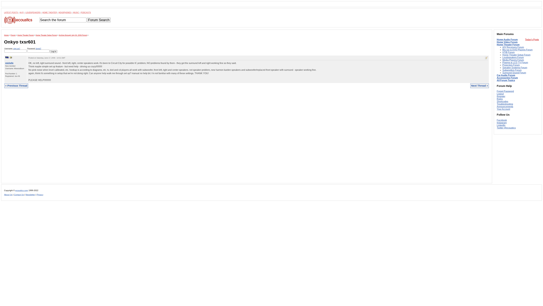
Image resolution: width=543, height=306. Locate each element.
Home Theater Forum (508, 44)
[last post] (8, 57)
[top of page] (6, 57)
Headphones (65, 12)
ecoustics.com (21, 190)
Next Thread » (479, 85)
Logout (500, 94)
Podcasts (86, 12)
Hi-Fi (22, 12)
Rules (500, 99)
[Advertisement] (89, 137)
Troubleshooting (505, 104)
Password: (34, 49)
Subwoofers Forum (512, 70)
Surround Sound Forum (514, 73)
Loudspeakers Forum (513, 57)
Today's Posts (532, 39)
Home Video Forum (507, 42)
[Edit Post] (486, 58)
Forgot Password (505, 91)
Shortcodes (502, 101)
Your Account (503, 109)
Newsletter (30, 195)
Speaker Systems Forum (514, 67)
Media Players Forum (513, 60)
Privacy (40, 195)
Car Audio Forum (506, 75)
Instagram (502, 123)
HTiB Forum (508, 52)
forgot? (38, 49)
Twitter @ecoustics (506, 128)
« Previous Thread (16, 85)
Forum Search (98, 20)
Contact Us (19, 195)
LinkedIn (501, 125)
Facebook (502, 120)
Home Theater (49, 12)
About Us (8, 195)
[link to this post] (10, 57)
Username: (12, 49)
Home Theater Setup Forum (516, 55)
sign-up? (16, 49)
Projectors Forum (511, 65)
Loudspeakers (33, 12)
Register (501, 96)
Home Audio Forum (507, 39)
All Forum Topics (506, 80)
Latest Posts (11, 12)
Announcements (505, 106)
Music (76, 12)
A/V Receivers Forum (513, 47)
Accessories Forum (507, 78)
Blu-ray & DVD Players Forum (517, 50)
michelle (9, 63)
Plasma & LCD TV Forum (515, 62)
